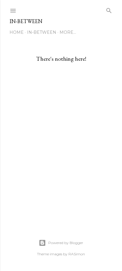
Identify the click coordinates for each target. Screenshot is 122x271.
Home (16, 32)
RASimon (76, 254)
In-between (25, 21)
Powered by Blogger (65, 242)
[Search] (109, 9)
